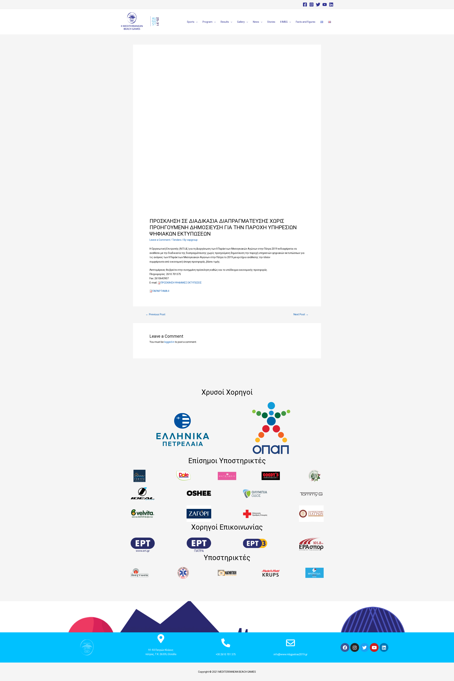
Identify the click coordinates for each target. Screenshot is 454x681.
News (256, 21)
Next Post (301, 314)
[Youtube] (374, 647)
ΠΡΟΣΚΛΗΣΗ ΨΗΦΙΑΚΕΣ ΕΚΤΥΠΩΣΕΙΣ (181, 282)
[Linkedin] (331, 4)
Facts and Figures (305, 21)
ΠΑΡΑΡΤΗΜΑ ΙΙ (160, 291)
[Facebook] (305, 4)
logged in (169, 341)
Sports (190, 21)
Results (225, 21)
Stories (271, 21)
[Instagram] (311, 4)
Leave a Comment (160, 239)
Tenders (176, 239)
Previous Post (155, 314)
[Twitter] (318, 4)
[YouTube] (324, 4)
